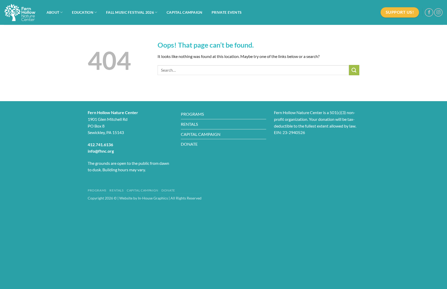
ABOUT (53, 12)
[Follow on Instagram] (438, 12)
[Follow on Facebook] (429, 12)
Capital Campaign (185, 12)
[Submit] (354, 70)
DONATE (189, 144)
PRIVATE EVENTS (227, 12)
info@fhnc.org (101, 151)
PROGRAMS (192, 114)
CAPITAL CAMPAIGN (200, 134)
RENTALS (189, 124)
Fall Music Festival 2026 (130, 12)
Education (82, 12)
